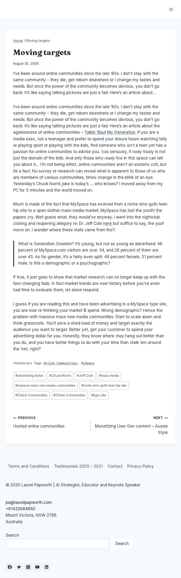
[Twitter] (19, 567)
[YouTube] (37, 567)
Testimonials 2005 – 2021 (78, 466)
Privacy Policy (140, 466)
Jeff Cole (85, 375)
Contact (115, 466)
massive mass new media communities (45, 385)
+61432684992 (20, 508)
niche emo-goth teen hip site (104, 385)
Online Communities (31, 395)
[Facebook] (10, 567)
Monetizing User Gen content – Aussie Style (131, 425)
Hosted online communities (39, 422)
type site (98, 395)
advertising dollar (29, 375)
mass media (109, 375)
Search (12, 535)
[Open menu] (171, 9)
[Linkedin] (46, 567)
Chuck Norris (60, 375)
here (108, 223)
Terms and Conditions (28, 466)
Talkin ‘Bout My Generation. (110, 132)
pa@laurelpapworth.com (29, 502)
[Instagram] (28, 567)
